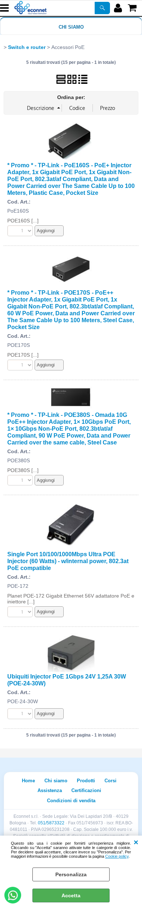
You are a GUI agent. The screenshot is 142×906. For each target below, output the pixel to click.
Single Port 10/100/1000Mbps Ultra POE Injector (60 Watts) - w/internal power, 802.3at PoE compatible (68, 561)
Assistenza (50, 790)
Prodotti (86, 780)
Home (28, 780)
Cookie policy (117, 856)
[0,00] (133, 8)
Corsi (110, 780)
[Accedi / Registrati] (119, 8)
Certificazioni (86, 790)
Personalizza (71, 874)
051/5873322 (51, 822)
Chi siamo (71, 27)
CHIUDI (136, 842)
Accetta (71, 895)
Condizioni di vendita (71, 800)
